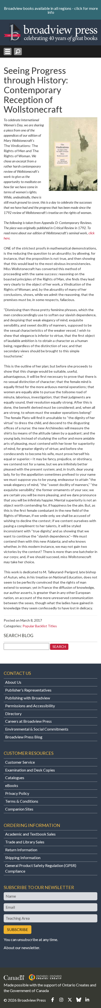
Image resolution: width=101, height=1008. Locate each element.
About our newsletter (21, 947)
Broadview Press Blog (23, 736)
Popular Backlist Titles (40, 626)
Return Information (21, 849)
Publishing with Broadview (27, 697)
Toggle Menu (8, 51)
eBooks (11, 785)
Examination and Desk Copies (30, 770)
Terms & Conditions (21, 801)
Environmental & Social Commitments (36, 729)
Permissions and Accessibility (30, 705)
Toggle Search (18, 51)
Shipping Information (22, 857)
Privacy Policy (17, 793)
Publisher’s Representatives (28, 690)
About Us (13, 682)
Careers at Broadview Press (28, 721)
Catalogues (14, 777)
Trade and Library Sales (24, 841)
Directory (13, 713)
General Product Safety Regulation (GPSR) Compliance (40, 868)
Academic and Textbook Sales (30, 834)
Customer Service (20, 762)
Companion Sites (19, 809)
